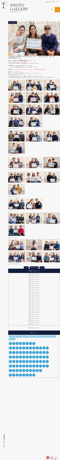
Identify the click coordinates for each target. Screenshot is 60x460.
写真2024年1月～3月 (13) (34, 304)
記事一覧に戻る (34, 267)
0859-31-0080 (50, 2)
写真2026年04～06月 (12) (34, 322)
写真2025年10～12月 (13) (34, 318)
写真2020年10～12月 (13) (34, 283)
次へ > (42, 267)
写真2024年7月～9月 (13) (34, 308)
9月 (20, 347)
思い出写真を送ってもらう (34, 327)
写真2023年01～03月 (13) (34, 299)
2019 (12, 339)
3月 (27, 343)
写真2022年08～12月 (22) (34, 297)
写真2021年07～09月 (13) (34, 289)
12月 (10, 347)
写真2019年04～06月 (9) (34, 273)
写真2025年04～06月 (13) (34, 314)
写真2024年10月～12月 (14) (34, 310)
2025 (19, 336)
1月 (34, 343)
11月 (14, 347)
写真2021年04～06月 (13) (34, 287)
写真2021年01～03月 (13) (34, 285)
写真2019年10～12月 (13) (34, 277)
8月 (10, 343)
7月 (13, 343)
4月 (23, 343)
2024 (26, 336)
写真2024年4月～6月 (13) (34, 306)
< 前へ (26, 267)
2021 (46, 336)
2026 (12, 336)
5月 (20, 343)
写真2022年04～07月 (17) (34, 295)
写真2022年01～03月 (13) (34, 293)
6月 (17, 343)
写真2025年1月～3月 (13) (34, 312)
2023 (32, 336)
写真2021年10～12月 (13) (34, 291)
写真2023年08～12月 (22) (34, 302)
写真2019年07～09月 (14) (34, 275)
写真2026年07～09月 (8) (34, 324)
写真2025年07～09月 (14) (34, 316)
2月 (30, 343)
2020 (53, 336)
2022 (39, 336)
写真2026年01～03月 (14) (34, 320)
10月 (17, 347)
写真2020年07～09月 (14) (34, 281)
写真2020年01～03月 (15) (34, 279)
